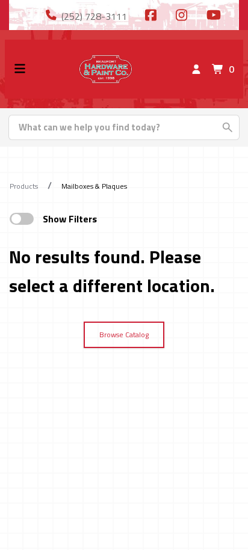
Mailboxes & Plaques (94, 186)
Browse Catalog (124, 334)
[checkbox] (22, 219)
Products (24, 186)
